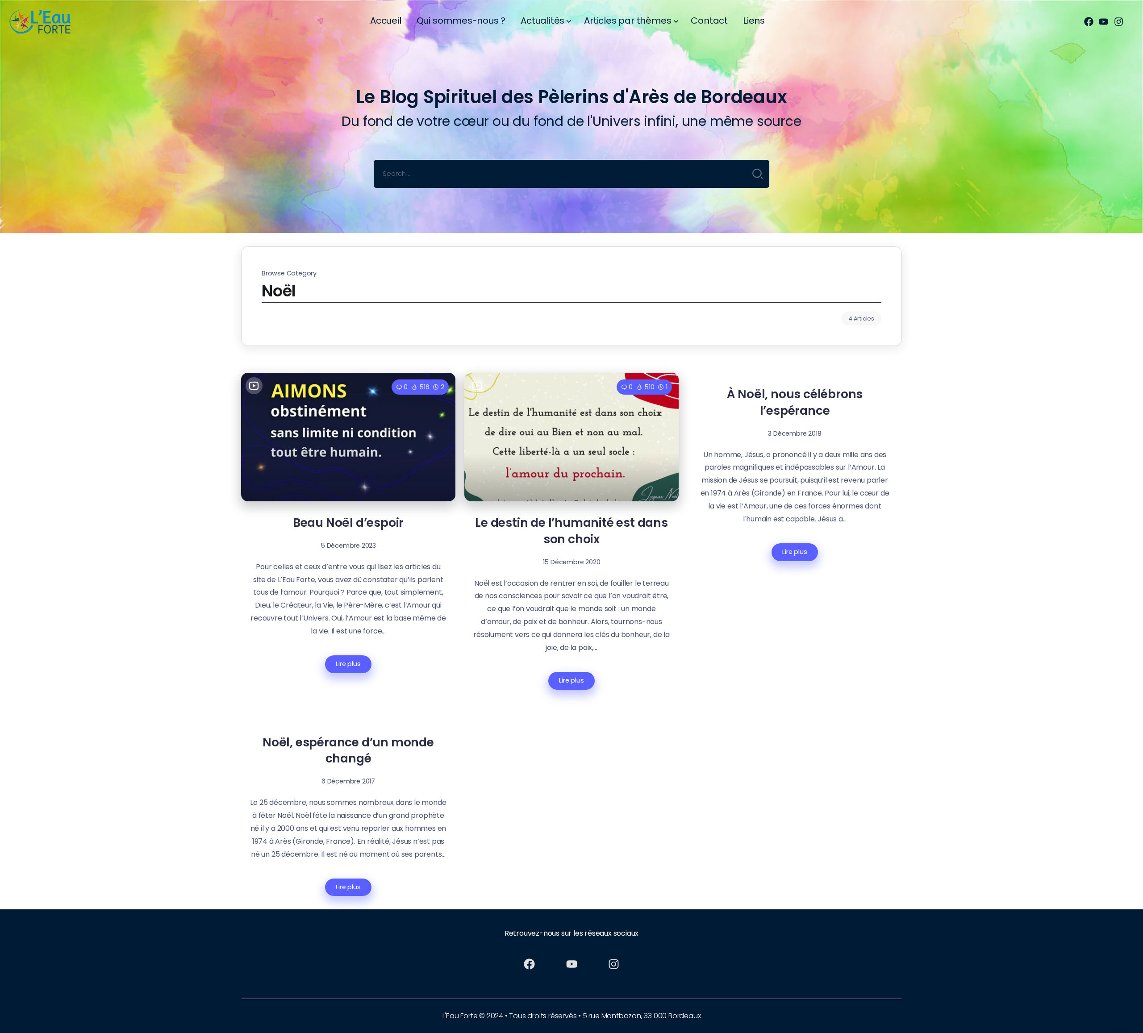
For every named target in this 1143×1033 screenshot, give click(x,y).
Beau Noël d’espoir (348, 522)
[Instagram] (1118, 21)
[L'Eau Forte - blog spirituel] (47, 21)
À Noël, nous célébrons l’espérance (795, 402)
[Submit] (757, 173)
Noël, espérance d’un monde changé (348, 750)
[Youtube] (1103, 21)
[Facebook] (1088, 21)
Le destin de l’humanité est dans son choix (571, 530)
